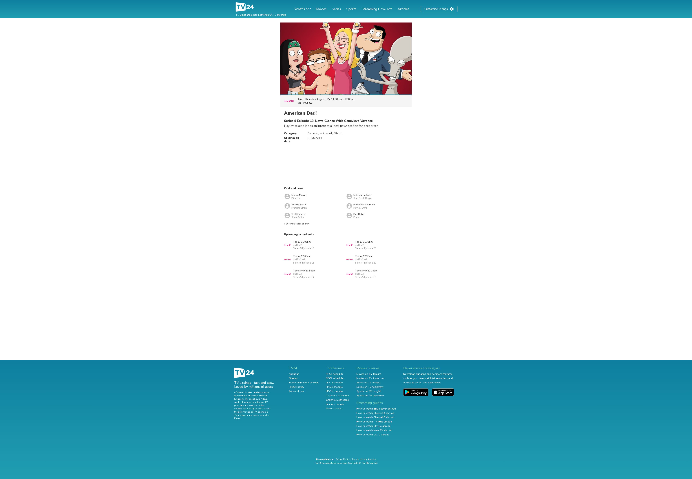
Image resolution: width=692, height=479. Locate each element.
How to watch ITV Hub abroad (374, 421)
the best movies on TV (245, 411)
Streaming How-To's (377, 9)
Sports (351, 9)
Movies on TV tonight (368, 374)
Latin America (369, 459)
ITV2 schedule (334, 387)
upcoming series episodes (255, 415)
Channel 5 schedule (337, 400)
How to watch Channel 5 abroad (375, 417)
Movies (321, 9)
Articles (403, 9)
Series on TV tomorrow (369, 387)
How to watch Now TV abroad (374, 430)
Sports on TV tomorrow (370, 395)
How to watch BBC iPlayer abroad (376, 408)
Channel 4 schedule (337, 395)
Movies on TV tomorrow (370, 378)
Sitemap (293, 378)
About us (294, 374)
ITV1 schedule (334, 382)
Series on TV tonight (368, 382)
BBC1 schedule (334, 374)
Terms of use (296, 391)
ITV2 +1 (306, 103)
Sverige (339, 459)
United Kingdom (352, 459)
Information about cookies (303, 382)
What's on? (302, 9)
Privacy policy (296, 387)
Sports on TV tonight (368, 391)
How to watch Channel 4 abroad (375, 413)
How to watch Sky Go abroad (373, 426)
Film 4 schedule (335, 404)
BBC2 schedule (334, 378)
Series (336, 9)
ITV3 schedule (334, 391)
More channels (334, 408)
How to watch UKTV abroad (372, 434)
